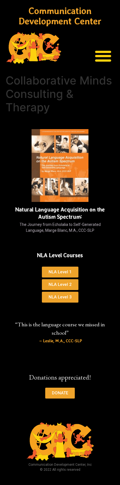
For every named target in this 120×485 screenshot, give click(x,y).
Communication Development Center (60, 16)
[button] (103, 56)
